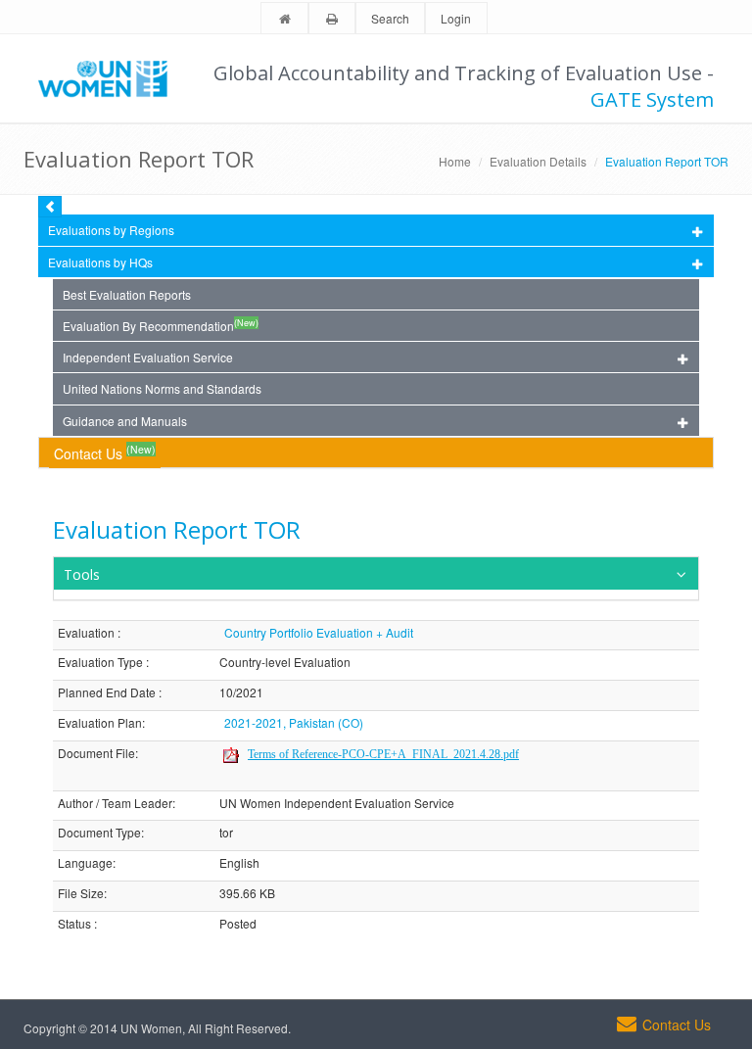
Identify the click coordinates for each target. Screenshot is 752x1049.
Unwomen (111, 78)
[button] (376, 573)
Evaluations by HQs (100, 262)
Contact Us (105, 452)
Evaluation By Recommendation (160, 325)
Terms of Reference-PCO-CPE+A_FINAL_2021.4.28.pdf (383, 754)
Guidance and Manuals (125, 420)
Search (390, 18)
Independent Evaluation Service (148, 357)
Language (85, 863)
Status (74, 924)
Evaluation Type (100, 662)
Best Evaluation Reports (127, 294)
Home (455, 161)
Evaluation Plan (100, 723)
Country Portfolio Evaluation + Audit (318, 632)
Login (456, 18)
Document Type (99, 833)
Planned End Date (107, 693)
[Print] (332, 19)
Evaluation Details (538, 161)
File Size (81, 893)
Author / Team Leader (115, 803)
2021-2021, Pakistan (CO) (293, 722)
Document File (96, 753)
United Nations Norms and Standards (162, 388)
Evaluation (86, 633)
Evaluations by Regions (111, 229)
